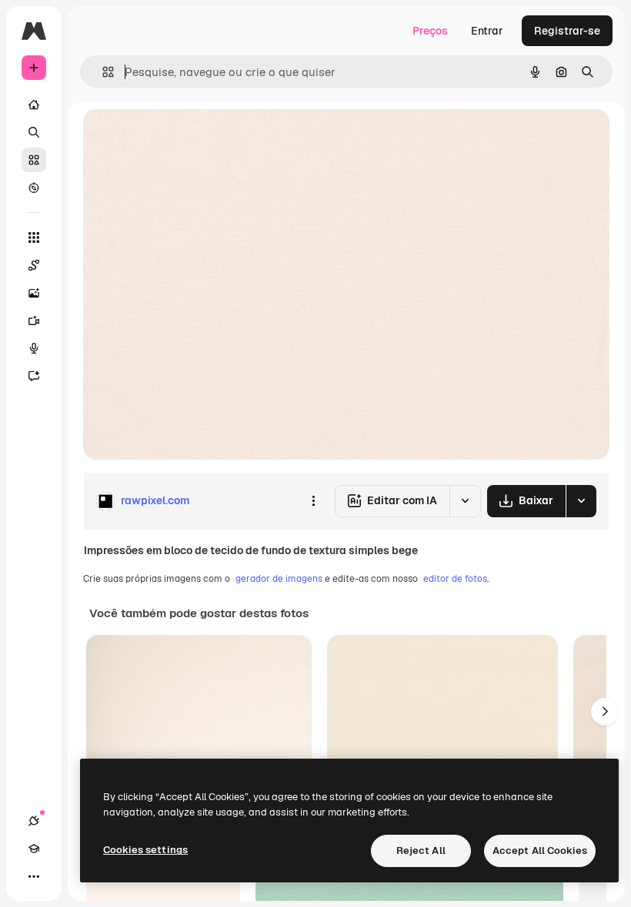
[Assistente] (34, 376)
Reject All (421, 850)
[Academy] (34, 848)
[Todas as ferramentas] (34, 237)
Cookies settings (145, 849)
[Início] (34, 104)
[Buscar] (34, 132)
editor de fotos (455, 579)
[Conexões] (34, 821)
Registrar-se (567, 31)
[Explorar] (34, 187)
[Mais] (34, 876)
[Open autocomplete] (102, 72)
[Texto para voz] (34, 348)
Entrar (487, 31)
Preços (430, 31)
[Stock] (34, 160)
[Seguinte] (605, 712)
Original (181, 138)
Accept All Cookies (539, 850)
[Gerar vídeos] (34, 320)
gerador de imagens (278, 579)
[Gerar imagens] (34, 293)
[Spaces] (34, 265)
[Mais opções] (313, 501)
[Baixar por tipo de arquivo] (581, 501)
